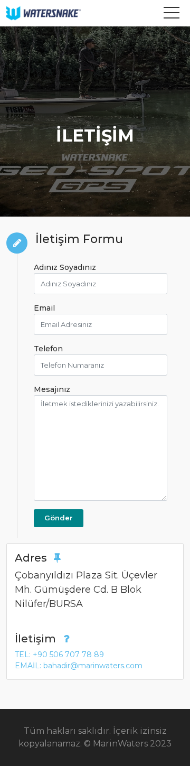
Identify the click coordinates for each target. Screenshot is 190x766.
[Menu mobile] (171, 15)
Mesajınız (52, 389)
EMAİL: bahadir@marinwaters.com (78, 665)
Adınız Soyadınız (65, 267)
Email (44, 308)
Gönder (58, 517)
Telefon (48, 348)
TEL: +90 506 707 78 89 (59, 654)
